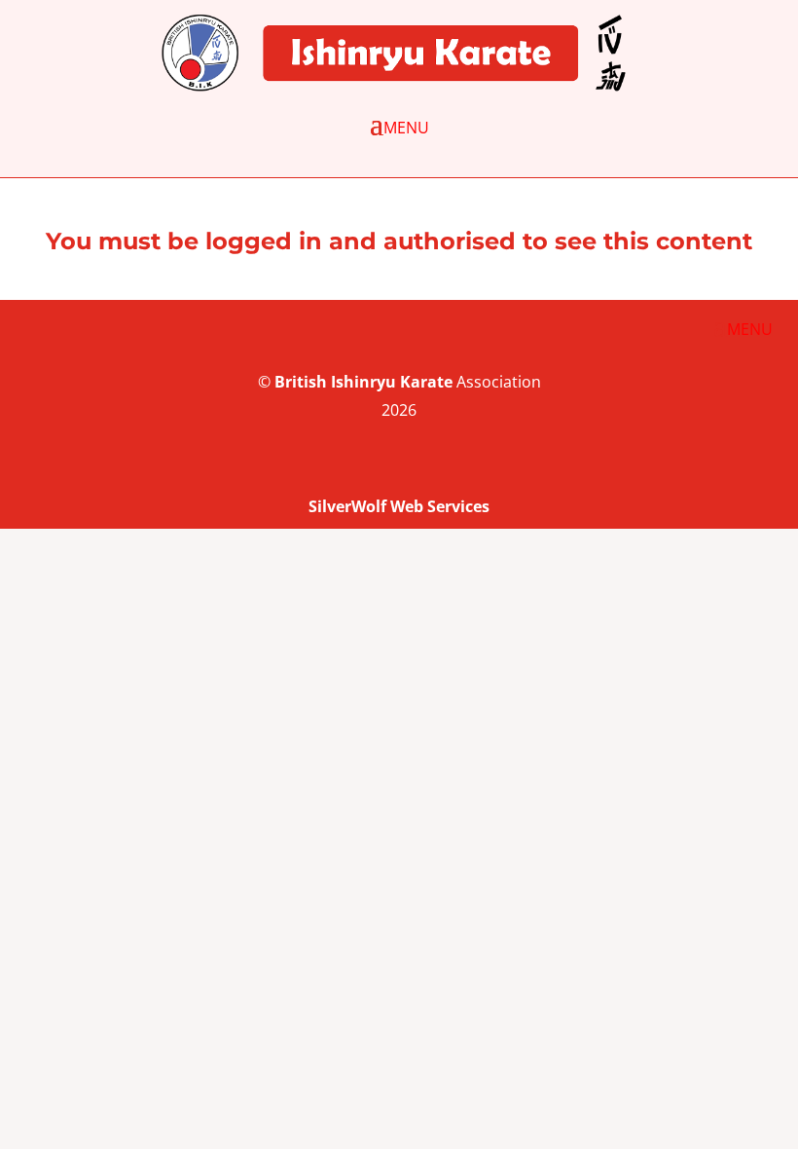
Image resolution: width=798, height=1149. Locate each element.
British (301, 381)
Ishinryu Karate (392, 381)
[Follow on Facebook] (685, 469)
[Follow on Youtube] (724, 469)
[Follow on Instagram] (763, 469)
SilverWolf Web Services (399, 506)
